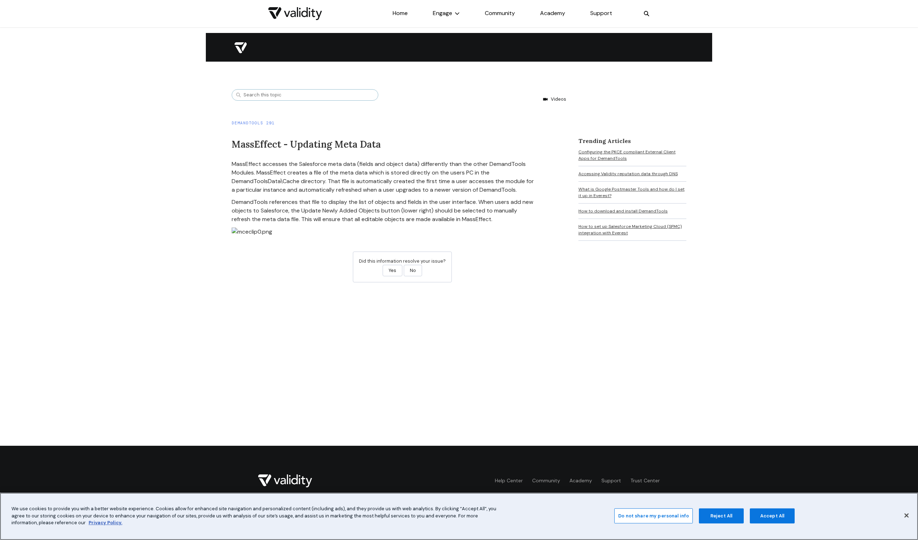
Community (500, 13)
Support (601, 13)
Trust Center (645, 480)
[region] (459, 516)
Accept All (772, 516)
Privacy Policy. (105, 523)
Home (400, 13)
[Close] (906, 516)
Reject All (721, 516)
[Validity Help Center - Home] (295, 13)
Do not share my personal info (653, 516)
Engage (442, 13)
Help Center (509, 480)
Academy (552, 13)
